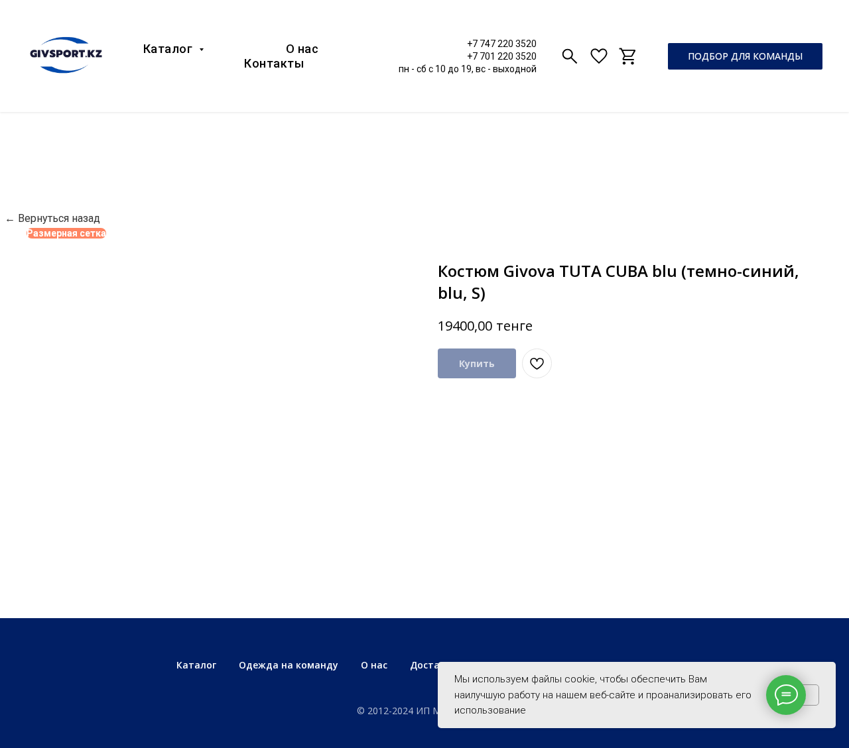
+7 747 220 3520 (502, 43)
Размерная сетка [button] (66, 233)
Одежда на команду (288, 665)
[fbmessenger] (599, 56)
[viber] (570, 56)
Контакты (274, 63)
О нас (302, 49)
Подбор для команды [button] (745, 56)
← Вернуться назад (52, 218)
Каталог (169, 49)
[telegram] (628, 56)
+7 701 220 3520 (502, 56)
